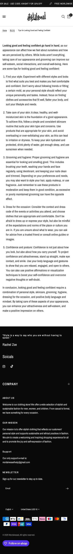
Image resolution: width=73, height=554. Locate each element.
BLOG (12, 30)
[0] (68, 16)
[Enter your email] (67, 488)
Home (5, 30)
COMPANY (10, 384)
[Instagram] (6, 366)
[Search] (63, 16)
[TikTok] (14, 366)
